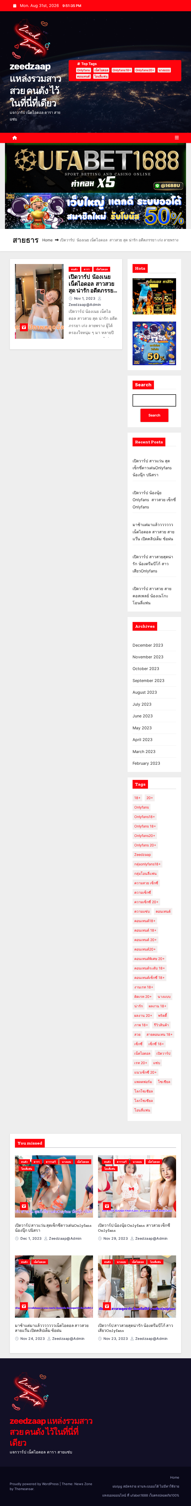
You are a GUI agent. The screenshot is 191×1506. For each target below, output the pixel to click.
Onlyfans (83, 70)
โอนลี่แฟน (100, 76)
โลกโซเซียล (143, 1100)
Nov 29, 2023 (116, 1238)
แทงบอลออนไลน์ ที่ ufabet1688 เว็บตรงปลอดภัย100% (140, 1495)
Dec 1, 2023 (31, 1238)
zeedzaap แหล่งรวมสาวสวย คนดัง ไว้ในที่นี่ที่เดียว (51, 1432)
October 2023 (146, 668)
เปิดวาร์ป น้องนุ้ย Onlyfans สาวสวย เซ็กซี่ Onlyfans (154, 499)
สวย (137, 1034)
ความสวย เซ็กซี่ (146, 883)
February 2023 (146, 763)
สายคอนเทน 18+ (159, 1034)
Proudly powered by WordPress (35, 1484)
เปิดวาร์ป (163, 1053)
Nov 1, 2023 (85, 298)
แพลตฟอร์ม (143, 1082)
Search (143, 385)
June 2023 (143, 715)
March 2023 (144, 751)
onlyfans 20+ (145, 845)
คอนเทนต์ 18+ (145, 930)
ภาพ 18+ (141, 1025)
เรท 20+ (140, 1063)
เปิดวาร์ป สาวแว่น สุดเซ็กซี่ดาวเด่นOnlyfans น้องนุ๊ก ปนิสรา (152, 468)
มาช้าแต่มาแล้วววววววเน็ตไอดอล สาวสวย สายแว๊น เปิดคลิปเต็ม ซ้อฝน (153, 531)
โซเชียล (164, 1082)
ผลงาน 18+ (157, 1006)
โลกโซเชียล (143, 1091)
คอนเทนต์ (83, 76)
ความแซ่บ (142, 911)
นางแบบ (164, 70)
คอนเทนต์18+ (144, 921)
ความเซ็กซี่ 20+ (146, 902)
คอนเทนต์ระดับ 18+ (149, 968)
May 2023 (142, 727)
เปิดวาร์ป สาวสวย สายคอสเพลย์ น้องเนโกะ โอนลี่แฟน (152, 595)
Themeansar (23, 1489)
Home (47, 240)
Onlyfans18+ (122, 70)
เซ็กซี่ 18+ (156, 1044)
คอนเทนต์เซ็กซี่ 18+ (149, 977)
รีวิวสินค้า (161, 1025)
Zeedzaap (142, 854)
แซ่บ (156, 1063)
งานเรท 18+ (143, 987)
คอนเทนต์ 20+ (145, 940)
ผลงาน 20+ (143, 1015)
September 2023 (148, 680)
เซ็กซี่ (138, 1044)
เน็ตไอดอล (101, 70)
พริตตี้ (162, 1015)
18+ (137, 798)
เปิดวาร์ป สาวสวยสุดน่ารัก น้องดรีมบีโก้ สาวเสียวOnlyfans (153, 563)
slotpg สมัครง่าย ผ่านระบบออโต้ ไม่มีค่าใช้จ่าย (145, 1486)
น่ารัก (138, 1006)
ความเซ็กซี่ (142, 892)
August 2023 (145, 692)
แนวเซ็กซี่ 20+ (145, 1072)
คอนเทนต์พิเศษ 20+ (149, 959)
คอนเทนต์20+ (145, 949)
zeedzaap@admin (64, 1238)
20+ (149, 798)
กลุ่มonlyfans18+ (147, 864)
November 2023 (148, 656)
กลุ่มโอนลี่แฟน (145, 873)
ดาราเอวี (51, 1161)
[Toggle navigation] (176, 138)
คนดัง (74, 269)
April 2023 (142, 739)
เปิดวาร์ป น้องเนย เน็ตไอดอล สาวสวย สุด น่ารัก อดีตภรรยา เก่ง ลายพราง (92, 287)
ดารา (87, 269)
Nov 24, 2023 (33, 1338)
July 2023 (142, 704)
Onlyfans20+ (145, 70)
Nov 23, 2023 (116, 1338)
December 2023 (148, 645)
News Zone (83, 1484)
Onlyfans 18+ (145, 826)
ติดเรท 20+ (143, 996)
